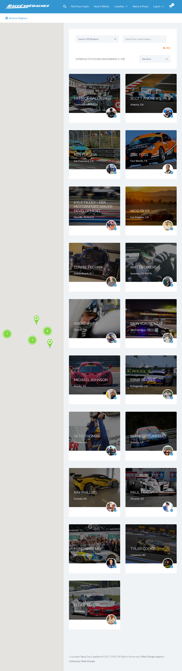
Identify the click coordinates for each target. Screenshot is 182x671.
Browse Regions (18, 18)
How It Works (101, 6)
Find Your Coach (80, 6)
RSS (168, 47)
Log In (156, 6)
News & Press (140, 6)
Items (170, 6)
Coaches (119, 6)
